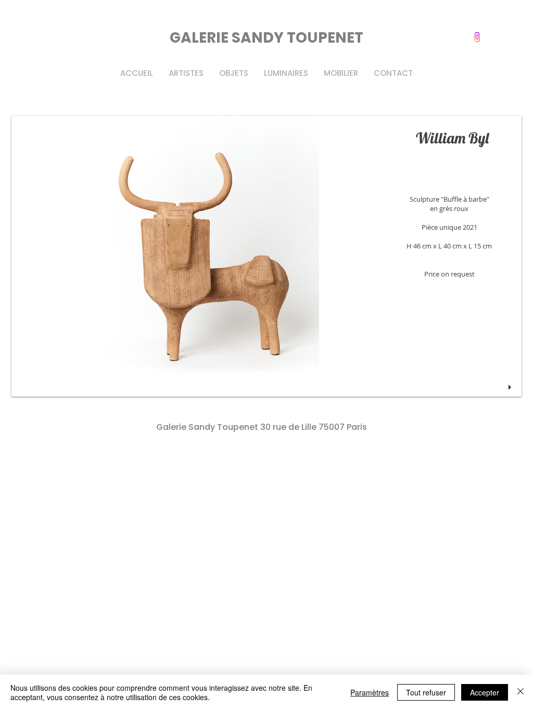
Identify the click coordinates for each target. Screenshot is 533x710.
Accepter (484, 692)
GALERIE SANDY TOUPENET (266, 38)
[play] (511, 387)
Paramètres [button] (369, 692)
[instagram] (477, 37)
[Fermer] (520, 692)
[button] (266, 256)
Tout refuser (426, 692)
